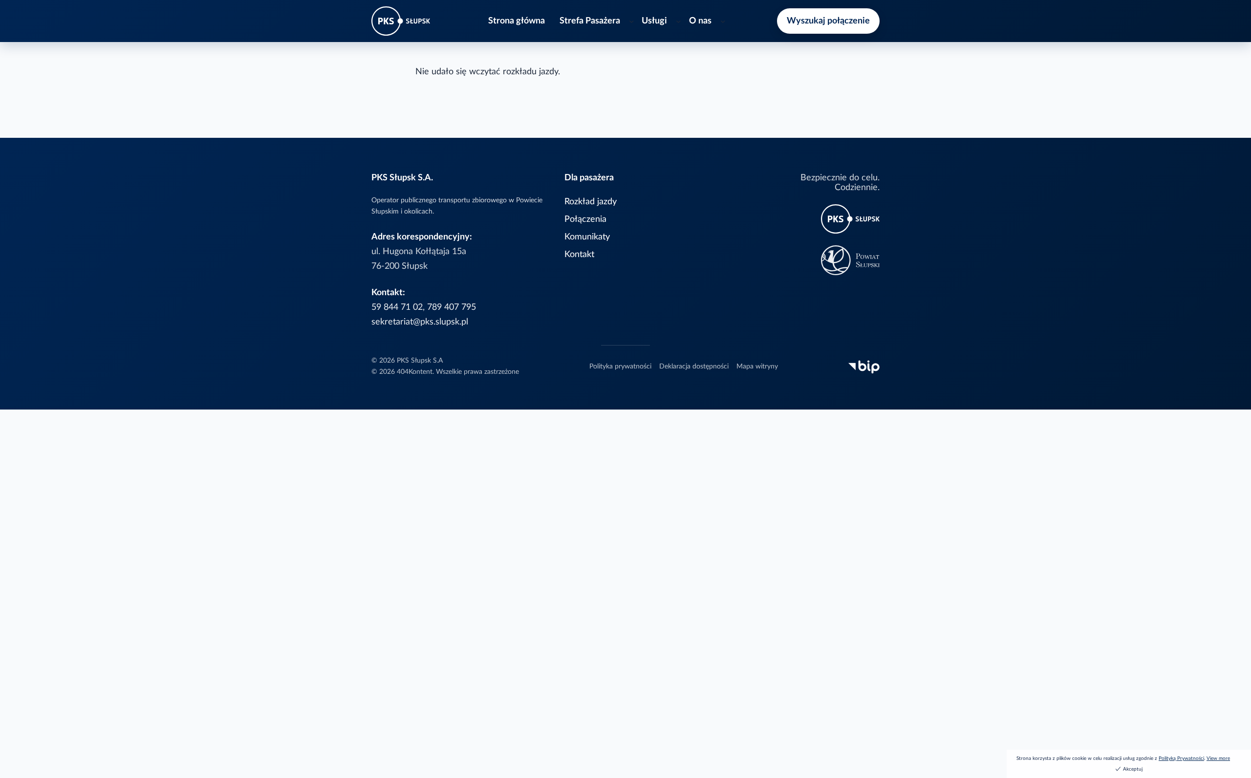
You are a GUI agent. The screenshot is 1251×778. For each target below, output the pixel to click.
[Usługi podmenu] (678, 21)
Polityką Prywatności (1181, 758)
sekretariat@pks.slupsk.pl (419, 322)
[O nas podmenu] (723, 21)
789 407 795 (451, 307)
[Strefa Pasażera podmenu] (631, 21)
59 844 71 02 (397, 307)
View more (1218, 758)
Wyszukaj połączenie (828, 21)
